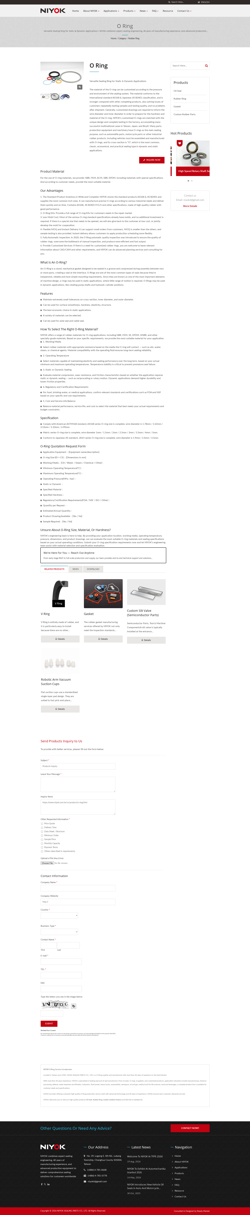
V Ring (45, 614)
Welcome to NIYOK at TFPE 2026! (145, 1156)
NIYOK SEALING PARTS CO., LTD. (72, 1211)
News (143, 10)
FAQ (154, 10)
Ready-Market (203, 1211)
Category (122, 39)
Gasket (89, 614)
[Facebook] (41, 1184)
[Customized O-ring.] (65, 96)
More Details (190, 206)
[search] (169, 2)
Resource (168, 10)
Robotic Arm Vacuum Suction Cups (56, 681)
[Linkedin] (48, 1184)
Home (75, 10)
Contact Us (183, 10)
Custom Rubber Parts (184, 114)
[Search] (206, 66)
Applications (111, 10)
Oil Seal (177, 91)
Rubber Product (115, 1100)
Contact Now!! (190, 1128)
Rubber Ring (133, 39)
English (205, 2)
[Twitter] (45, 1184)
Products (128, 10)
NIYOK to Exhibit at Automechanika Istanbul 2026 (146, 1170)
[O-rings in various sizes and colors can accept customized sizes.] (55, 96)
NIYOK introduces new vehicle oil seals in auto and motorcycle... (145, 1186)
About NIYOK (90, 10)
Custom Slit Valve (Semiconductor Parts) (143, 613)
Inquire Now (153, 160)
